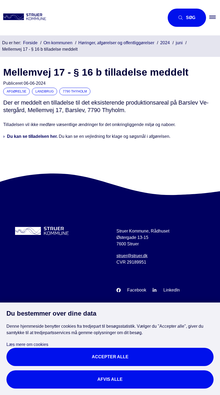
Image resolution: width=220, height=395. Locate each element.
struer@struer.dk (132, 255)
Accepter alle (110, 357)
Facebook (136, 290)
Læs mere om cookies (27, 344)
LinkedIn (171, 290)
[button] (214, 18)
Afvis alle (110, 379)
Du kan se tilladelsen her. (32, 136)
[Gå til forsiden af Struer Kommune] (80, 17)
